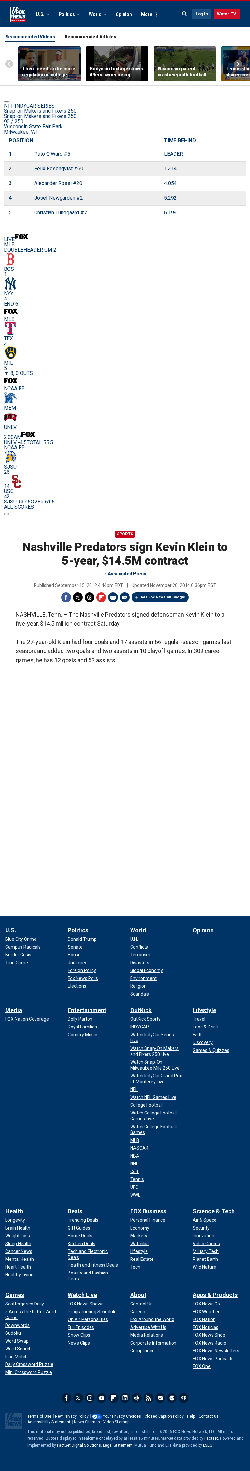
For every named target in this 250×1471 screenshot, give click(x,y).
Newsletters (160, 1398)
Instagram (90, 1398)
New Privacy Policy (72, 1416)
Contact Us (209, 1416)
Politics (67, 14)
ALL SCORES (19, 507)
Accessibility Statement (48, 1422)
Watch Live (82, 1294)
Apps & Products (215, 1294)
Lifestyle (204, 1010)
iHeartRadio (183, 1398)
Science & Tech (214, 1211)
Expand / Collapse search (184, 14)
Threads (89, 597)
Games (14, 1294)
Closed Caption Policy (164, 1416)
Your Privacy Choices (122, 1416)
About (138, 1294)
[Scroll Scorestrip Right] (6, 514)
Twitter (78, 597)
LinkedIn (125, 1398)
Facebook (66, 597)
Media (13, 1010)
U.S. (40, 14)
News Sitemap (87, 1422)
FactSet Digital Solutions (79, 1445)
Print (113, 597)
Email (125, 597)
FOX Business (148, 1211)
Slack (137, 1398)
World (96, 14)
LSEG (207, 1445)
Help (191, 1416)
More (146, 14)
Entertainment (87, 1010)
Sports (125, 534)
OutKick (141, 1010)
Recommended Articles (90, 36)
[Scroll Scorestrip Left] (6, 102)
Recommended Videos (30, 36)
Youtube (101, 1398)
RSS (148, 1398)
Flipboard (101, 597)
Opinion (124, 14)
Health (14, 1211)
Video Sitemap (116, 1422)
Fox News (18, 14)
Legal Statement (117, 1445)
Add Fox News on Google (163, 597)
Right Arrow (238, 64)
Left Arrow (9, 64)
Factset (211, 1438)
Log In (202, 13)
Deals (75, 1211)
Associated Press (127, 573)
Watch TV (226, 13)
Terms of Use (39, 1416)
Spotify (172, 1398)
